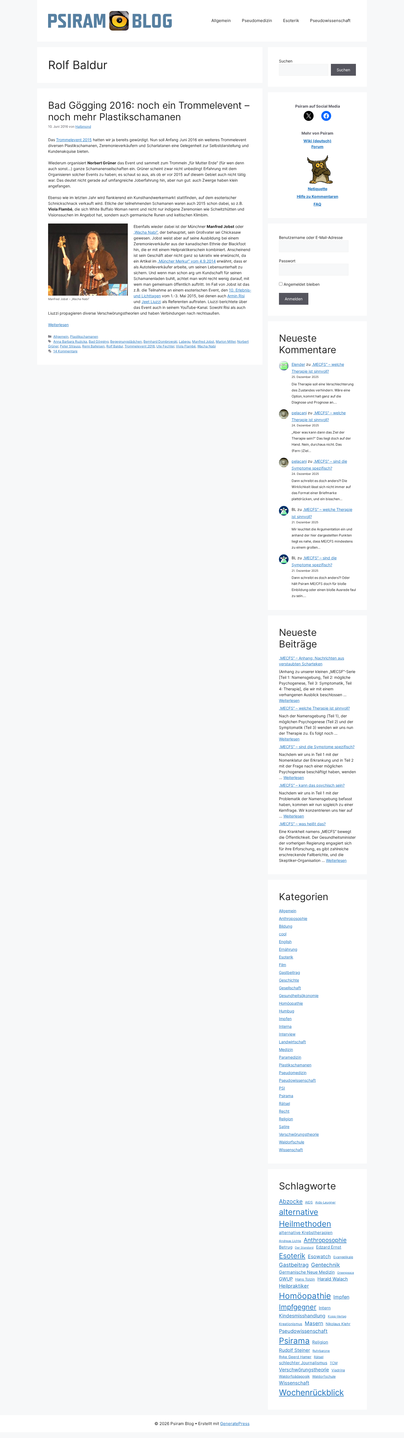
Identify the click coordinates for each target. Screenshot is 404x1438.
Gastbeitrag (289, 972)
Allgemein (221, 20)
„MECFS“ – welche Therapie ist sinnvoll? (314, 708)
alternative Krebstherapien (306, 1232)
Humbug (286, 1011)
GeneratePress (235, 1423)
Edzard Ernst (328, 1247)
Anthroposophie (293, 918)
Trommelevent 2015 (74, 139)
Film (282, 964)
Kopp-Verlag (337, 1316)
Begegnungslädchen (126, 341)
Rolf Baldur (114, 346)
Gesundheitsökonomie (299, 995)
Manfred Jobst (203, 341)
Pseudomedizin (257, 20)
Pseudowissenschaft (330, 20)
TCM (333, 1363)
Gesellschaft (290, 987)
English (285, 941)
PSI (282, 1088)
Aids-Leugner (325, 1202)
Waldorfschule (291, 1142)
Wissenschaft (291, 1149)
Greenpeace (345, 1272)
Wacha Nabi (206, 346)
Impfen (285, 1018)
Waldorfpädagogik (294, 1376)
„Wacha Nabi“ (145, 232)
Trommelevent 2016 (139, 346)
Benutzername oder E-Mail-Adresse (311, 237)
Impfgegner (297, 1307)
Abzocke (291, 1201)
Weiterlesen (58, 324)
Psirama (286, 1095)
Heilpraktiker (294, 1286)
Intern (325, 1308)
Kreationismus (290, 1324)
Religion (286, 1118)
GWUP (286, 1279)
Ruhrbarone (321, 1351)
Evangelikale (343, 1257)
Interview (287, 1034)
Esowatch (319, 1256)
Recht (284, 1111)
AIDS (309, 1202)
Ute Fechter (165, 346)
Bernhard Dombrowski (160, 341)
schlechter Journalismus (303, 1362)
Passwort (287, 260)
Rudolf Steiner (294, 1350)
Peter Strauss (70, 346)
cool (282, 934)
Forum (317, 146)
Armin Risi (236, 295)
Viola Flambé (186, 346)
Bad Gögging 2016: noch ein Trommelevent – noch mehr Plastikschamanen (149, 110)
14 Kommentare (65, 351)
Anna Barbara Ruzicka (70, 341)
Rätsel (284, 1103)
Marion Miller (226, 341)
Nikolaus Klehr (338, 1324)
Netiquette (317, 188)
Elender (298, 364)
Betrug (285, 1247)
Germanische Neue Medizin (307, 1272)
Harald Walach (332, 1279)
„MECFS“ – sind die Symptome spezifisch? (317, 746)
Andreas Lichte (290, 1241)
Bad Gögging (99, 341)
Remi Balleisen (93, 346)
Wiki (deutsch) (317, 140)
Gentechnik (325, 1265)
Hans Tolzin (305, 1279)
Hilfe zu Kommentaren (317, 196)
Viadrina (338, 1370)
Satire (284, 1126)
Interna (285, 1026)
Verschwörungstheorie (299, 1134)
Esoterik (291, 20)
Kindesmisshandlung (302, 1316)
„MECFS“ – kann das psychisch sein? (312, 785)
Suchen (285, 61)
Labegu (184, 341)
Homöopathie (291, 1003)
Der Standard (304, 1247)
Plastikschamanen (84, 336)
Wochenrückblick (311, 1392)
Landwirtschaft (292, 1041)
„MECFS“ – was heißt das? (302, 823)
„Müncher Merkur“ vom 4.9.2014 (186, 261)
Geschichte (289, 980)
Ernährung (288, 949)
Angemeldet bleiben (301, 284)
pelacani (299, 412)
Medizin (286, 1049)
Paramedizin (290, 1057)
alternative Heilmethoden (305, 1218)
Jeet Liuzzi (151, 301)
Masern (314, 1323)
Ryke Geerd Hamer (295, 1357)
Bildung (285, 926)
